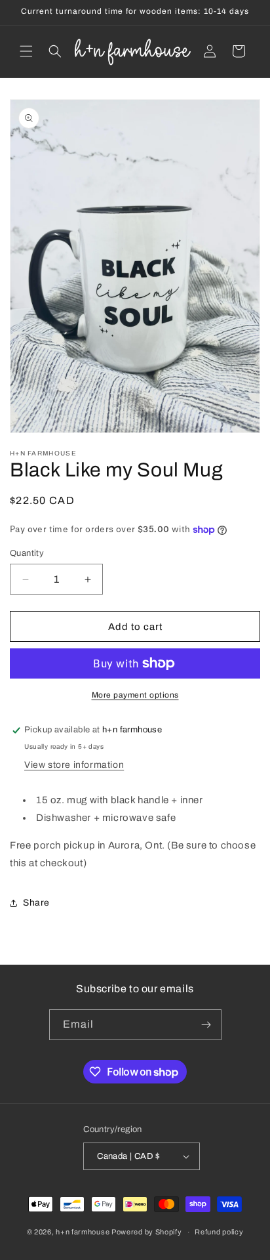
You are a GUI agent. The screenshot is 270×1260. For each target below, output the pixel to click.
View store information (74, 765)
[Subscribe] (206, 1024)
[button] (26, 51)
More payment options (135, 695)
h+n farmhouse (82, 1232)
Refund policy (219, 1232)
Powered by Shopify (146, 1232)
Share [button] (36, 903)
